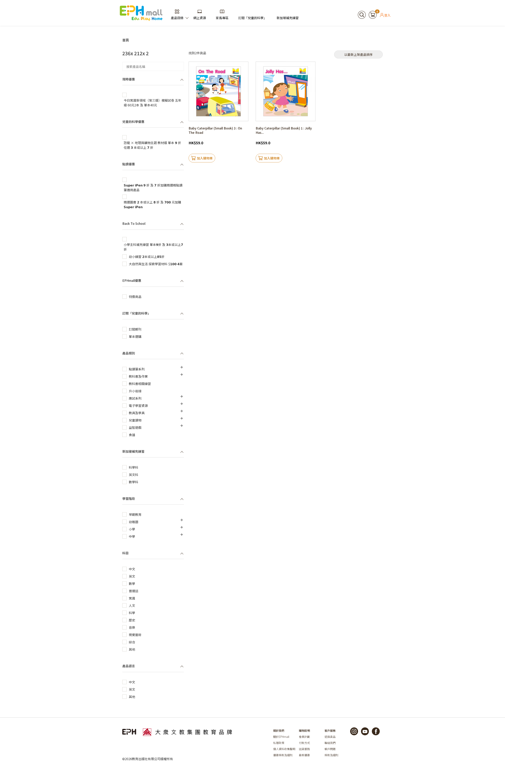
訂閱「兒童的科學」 (252, 17)
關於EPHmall (281, 737)
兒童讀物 (135, 420)
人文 (132, 605)
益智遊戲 (135, 427)
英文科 (133, 474)
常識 (132, 598)
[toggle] (182, 79)
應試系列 (135, 398)
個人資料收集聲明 (284, 749)
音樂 (132, 627)
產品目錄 (177, 17)
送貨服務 (304, 749)
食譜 (132, 434)
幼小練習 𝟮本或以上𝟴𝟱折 (147, 256)
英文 (132, 576)
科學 (132, 612)
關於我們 (278, 731)
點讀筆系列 (137, 369)
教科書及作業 (138, 376)
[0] (373, 14)
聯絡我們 (330, 743)
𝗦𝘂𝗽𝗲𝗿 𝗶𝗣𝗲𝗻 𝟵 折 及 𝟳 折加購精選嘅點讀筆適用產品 (153, 187)
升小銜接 (135, 391)
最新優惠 (304, 755)
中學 (132, 536)
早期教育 (135, 514)
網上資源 (199, 17)
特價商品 (135, 296)
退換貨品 (330, 737)
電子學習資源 (138, 405)
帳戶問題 (330, 749)
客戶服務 (330, 731)
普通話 (133, 590)
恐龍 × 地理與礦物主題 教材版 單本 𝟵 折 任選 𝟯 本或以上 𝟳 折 (152, 145)
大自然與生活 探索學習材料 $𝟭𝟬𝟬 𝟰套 (156, 263)
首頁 (125, 39)
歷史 (132, 620)
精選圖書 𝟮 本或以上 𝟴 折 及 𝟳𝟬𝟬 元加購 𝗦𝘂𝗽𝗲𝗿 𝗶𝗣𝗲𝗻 (152, 204)
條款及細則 (331, 755)
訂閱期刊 (135, 329)
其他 (132, 649)
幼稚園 (133, 521)
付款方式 (304, 743)
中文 (132, 569)
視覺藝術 (135, 634)
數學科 (133, 482)
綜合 (132, 642)
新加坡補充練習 (288, 17)
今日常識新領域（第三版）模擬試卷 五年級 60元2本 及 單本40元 (152, 102)
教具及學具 (137, 412)
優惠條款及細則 (283, 755)
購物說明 (304, 731)
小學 (132, 529)
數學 (132, 583)
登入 (387, 15)
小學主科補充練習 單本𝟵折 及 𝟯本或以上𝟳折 (153, 247)
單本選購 (135, 336)
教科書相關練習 (140, 383)
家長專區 (222, 17)
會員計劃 (304, 737)
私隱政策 (278, 743)
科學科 (133, 467)
